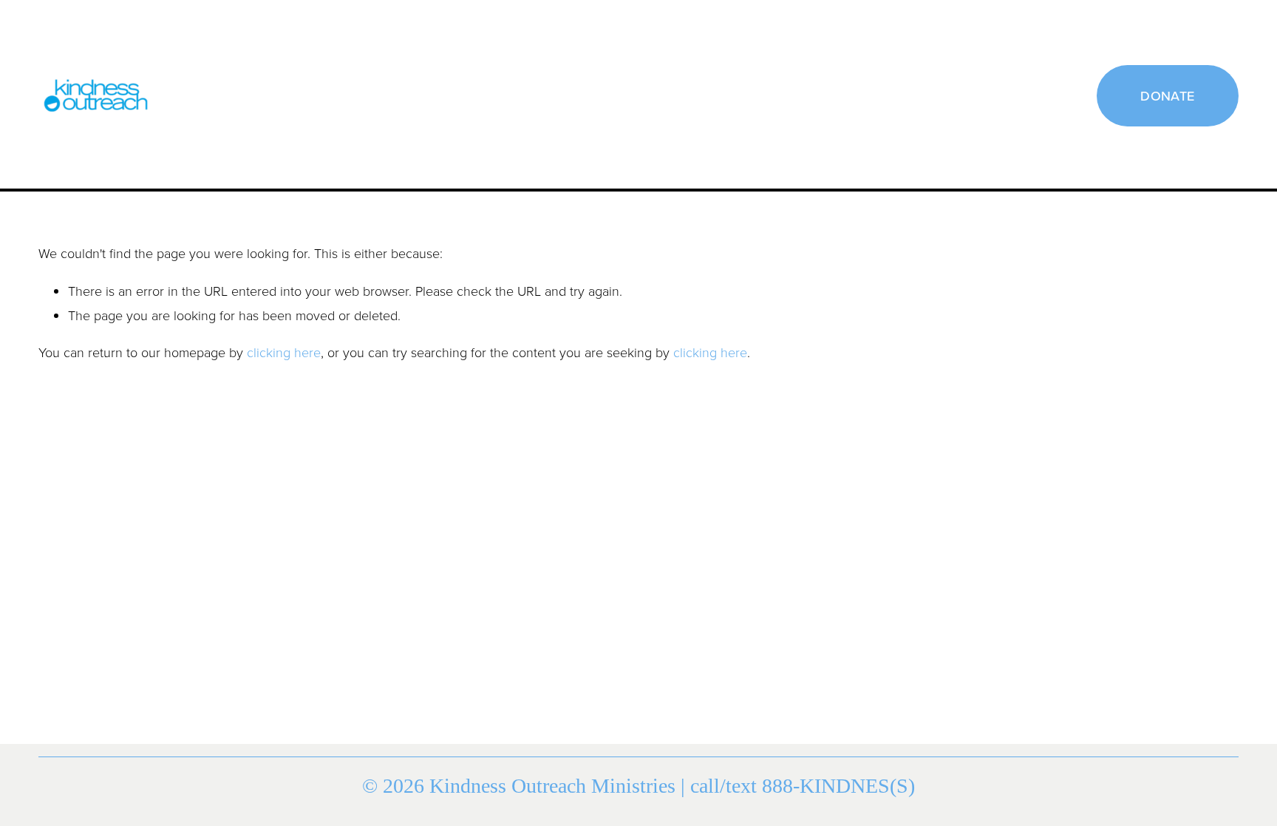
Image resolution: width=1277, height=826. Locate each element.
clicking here (284, 352)
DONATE (1167, 96)
